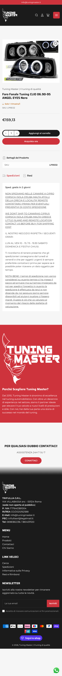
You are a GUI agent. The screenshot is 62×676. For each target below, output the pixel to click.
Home (5, 536)
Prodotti (6, 540)
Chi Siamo (8, 548)
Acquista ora (31, 141)
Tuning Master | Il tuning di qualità (21, 89)
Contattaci (8, 544)
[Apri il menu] (56, 15)
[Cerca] (36, 15)
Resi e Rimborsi (11, 574)
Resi (29, 175)
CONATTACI (31, 460)
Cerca (5, 563)
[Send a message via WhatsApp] (56, 670)
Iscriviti (53, 603)
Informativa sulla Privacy (16, 570)
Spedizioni (13, 175)
